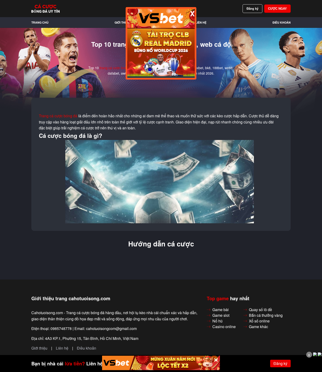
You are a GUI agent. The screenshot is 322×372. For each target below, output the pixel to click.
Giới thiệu (122, 22)
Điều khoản (281, 22)
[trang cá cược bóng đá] (45, 8)
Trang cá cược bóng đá (58, 116)
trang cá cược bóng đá (116, 67)
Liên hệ (200, 22)
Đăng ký (252, 8)
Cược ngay (277, 8)
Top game (218, 298)
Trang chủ (40, 22)
